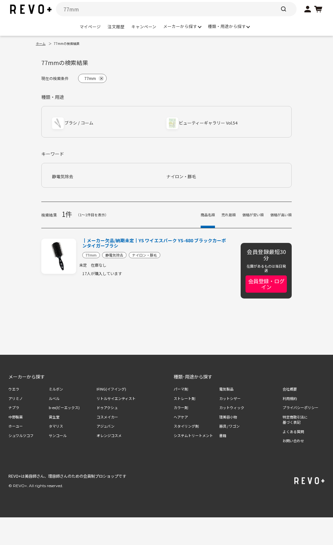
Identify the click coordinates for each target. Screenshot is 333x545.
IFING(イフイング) (111, 389)
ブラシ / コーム (78, 123)
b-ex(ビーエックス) (64, 407)
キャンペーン (143, 26)
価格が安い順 (253, 214)
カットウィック (231, 407)
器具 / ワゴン (229, 426)
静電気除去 (62, 176)
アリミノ (15, 398)
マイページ (90, 26)
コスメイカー (107, 416)
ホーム (41, 43)
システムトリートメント (193, 435)
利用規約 (290, 398)
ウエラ (13, 389)
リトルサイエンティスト (116, 398)
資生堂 (54, 416)
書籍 (222, 435)
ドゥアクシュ (107, 407)
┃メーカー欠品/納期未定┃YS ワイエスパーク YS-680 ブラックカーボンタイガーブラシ (154, 243)
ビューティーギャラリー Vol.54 (208, 123)
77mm (91, 255)
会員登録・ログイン (266, 284)
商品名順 (208, 214)
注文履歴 (116, 26)
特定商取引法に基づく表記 (295, 419)
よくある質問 (293, 431)
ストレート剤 (184, 398)
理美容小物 (228, 416)
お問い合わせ (293, 440)
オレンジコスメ (109, 435)
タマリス (56, 426)
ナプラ (13, 407)
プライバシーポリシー (300, 407)
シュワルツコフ (20, 435)
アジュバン (105, 426)
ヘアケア (181, 416)
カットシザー (230, 398)
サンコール (58, 435)
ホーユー (15, 426)
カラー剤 (181, 407)
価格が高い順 (281, 214)
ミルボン (56, 389)
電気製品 (226, 389)
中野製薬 (15, 416)
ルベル (54, 398)
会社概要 (290, 389)
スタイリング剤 (186, 426)
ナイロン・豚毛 (181, 176)
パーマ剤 (181, 389)
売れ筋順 (228, 214)
